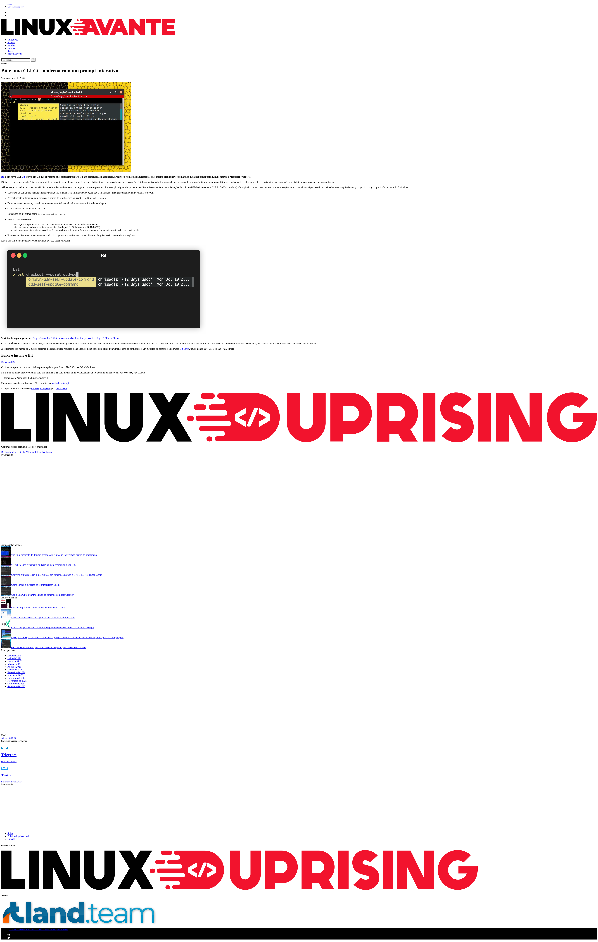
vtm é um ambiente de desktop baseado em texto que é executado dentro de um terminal (54, 555)
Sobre (9, 4)
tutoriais (11, 45)
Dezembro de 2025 (16, 678)
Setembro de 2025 (16, 686)
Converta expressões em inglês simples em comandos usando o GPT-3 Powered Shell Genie (56, 575)
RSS (13, 738)
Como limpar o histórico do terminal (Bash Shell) (35, 584)
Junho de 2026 (14, 661)
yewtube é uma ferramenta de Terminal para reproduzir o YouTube (43, 565)
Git (23, 176)
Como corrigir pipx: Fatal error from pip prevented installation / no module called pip (52, 627)
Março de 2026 (14, 669)
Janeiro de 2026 (15, 675)
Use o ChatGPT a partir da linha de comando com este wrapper (42, 594)
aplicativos (12, 39)
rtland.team (61, 388)
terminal (11, 48)
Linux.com (15, 7)
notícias (11, 42)
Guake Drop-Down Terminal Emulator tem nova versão (38, 607)
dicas (9, 51)
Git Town (184, 348)
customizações (14, 53)
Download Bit (8, 362)
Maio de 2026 (14, 664)
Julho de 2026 (14, 655)
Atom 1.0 (6, 738)
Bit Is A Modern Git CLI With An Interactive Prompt (27, 452)
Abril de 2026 (14, 666)
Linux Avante (62, 929)
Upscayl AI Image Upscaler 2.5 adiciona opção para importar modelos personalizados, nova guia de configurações (67, 637)
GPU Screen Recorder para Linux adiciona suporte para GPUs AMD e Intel (48, 647)
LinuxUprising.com (40, 388)
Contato (11, 839)
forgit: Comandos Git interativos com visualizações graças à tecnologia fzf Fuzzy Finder (76, 338)
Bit (2, 176)
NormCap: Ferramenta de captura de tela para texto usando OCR (43, 617)
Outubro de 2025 (15, 683)
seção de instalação (60, 383)
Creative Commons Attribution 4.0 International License (33, 929)
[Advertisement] (94, 478)
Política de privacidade (18, 836)
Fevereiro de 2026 (16, 672)
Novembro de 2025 (17, 680)
